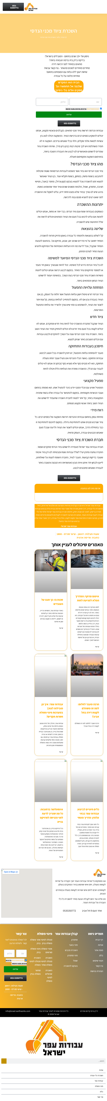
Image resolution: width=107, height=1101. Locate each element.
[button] (38, 488)
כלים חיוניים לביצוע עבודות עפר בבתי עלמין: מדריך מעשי (88, 813)
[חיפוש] (4, 1061)
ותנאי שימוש (70, 109)
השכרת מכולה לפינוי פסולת (35, 961)
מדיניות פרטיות (80, 109)
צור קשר (100, 1097)
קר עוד (97, 647)
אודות (101, 1070)
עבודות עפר (99, 1081)
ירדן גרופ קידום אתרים (89, 1011)
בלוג (58, 37)
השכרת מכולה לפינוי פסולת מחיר (46, 961)
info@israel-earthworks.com (17, 1011)
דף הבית (64, 37)
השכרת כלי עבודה (96, 1076)
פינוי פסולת (99, 1086)
